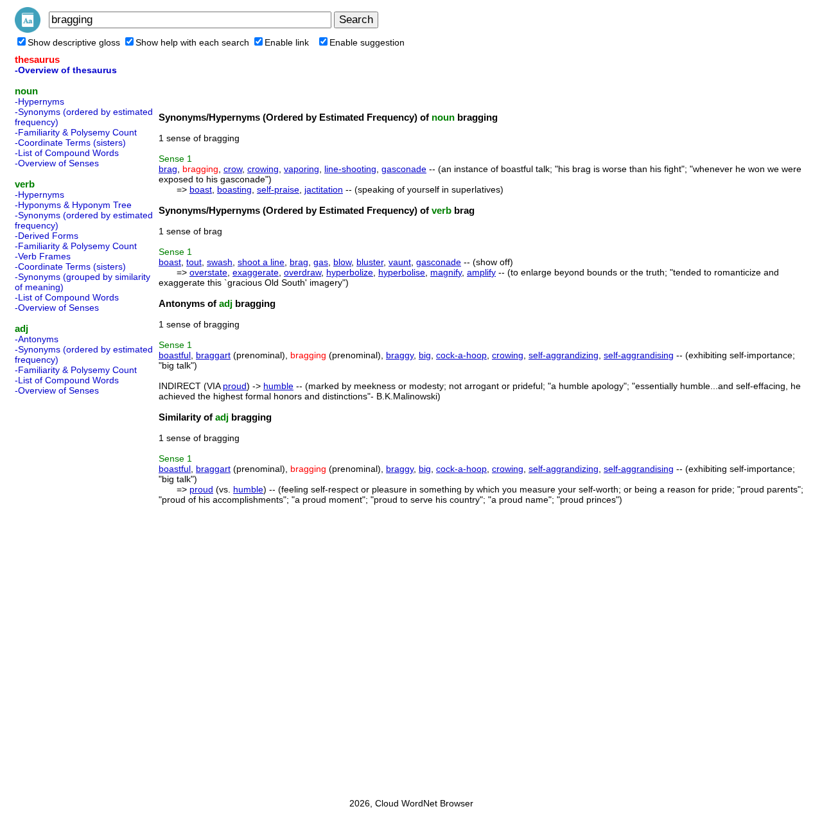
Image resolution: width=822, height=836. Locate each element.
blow (342, 262)
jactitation (323, 189)
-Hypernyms (39, 101)
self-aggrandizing (564, 355)
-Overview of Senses (57, 163)
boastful (175, 355)
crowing (263, 169)
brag (168, 169)
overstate (208, 272)
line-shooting (350, 169)
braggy (400, 355)
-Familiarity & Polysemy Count (76, 132)
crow (232, 169)
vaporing (301, 169)
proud (235, 386)
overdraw (302, 272)
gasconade (403, 169)
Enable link (287, 42)
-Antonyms (36, 339)
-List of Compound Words (67, 153)
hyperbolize (349, 272)
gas (320, 262)
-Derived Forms (46, 236)
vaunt (400, 262)
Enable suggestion (367, 42)
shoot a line (261, 262)
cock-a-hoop (461, 355)
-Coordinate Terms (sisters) (70, 142)
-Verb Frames (43, 256)
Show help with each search (192, 42)
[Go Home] (27, 29)
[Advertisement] (66, 592)
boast (200, 189)
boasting (234, 189)
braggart (213, 355)
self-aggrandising (639, 355)
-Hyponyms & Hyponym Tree (73, 205)
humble (278, 386)
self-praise (278, 189)
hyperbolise (401, 272)
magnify (446, 272)
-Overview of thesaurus (66, 70)
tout (194, 262)
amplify (481, 272)
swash (219, 262)
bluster (369, 262)
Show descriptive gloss (74, 42)
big (425, 355)
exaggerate (255, 272)
